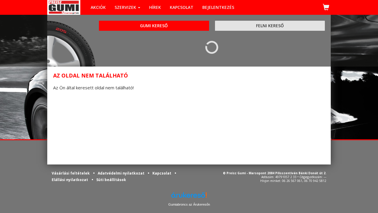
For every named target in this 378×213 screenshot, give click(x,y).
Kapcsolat (162, 173)
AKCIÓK (98, 7)
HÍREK (155, 7)
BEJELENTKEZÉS (218, 7)
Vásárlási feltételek (71, 173)
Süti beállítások (111, 179)
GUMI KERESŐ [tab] (154, 25)
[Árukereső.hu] (189, 197)
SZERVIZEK (126, 7)
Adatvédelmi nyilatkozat (121, 173)
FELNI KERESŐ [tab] (270, 25)
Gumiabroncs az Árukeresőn (189, 204)
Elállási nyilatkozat (70, 179)
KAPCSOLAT (181, 7)
